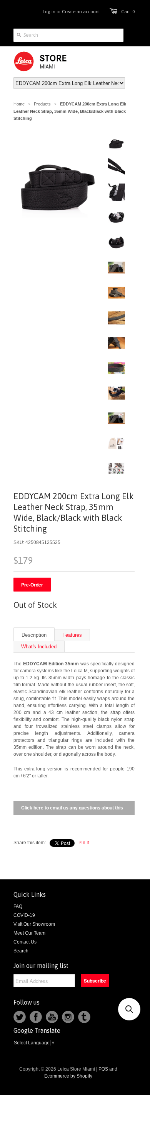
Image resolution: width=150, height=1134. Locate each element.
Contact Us (25, 942)
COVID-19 (24, 915)
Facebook (36, 1017)
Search (20, 951)
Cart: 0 (128, 11)
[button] (129, 1009)
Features (72, 635)
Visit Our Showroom (34, 924)
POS (103, 1069)
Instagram (68, 1017)
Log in (49, 11)
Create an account (81, 11)
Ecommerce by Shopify (68, 1076)
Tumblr (84, 1017)
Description (34, 635)
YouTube (52, 1017)
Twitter (19, 1017)
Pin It (83, 842)
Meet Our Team (29, 933)
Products (42, 104)
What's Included (39, 646)
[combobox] (68, 35)
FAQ (17, 906)
